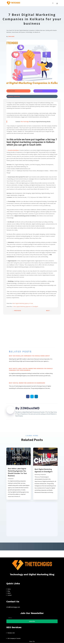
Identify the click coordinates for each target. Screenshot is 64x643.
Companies (11, 96)
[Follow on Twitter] (32, 396)
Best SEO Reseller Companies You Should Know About (29, 356)
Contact (9, 595)
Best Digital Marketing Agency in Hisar (23, 303)
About (9, 593)
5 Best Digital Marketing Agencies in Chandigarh (25, 306)
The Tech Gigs (25, 121)
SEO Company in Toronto (14, 638)
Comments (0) (38, 90)
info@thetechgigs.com (13, 607)
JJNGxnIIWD (11, 36)
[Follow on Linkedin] (36, 396)
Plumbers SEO (11, 633)
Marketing (17, 96)
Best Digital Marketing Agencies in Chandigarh (27, 383)
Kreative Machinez (13, 150)
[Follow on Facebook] (28, 396)
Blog (8, 591)
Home (9, 589)
